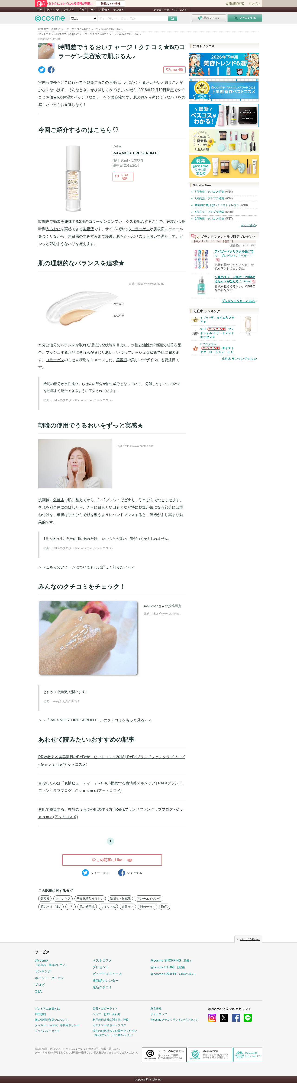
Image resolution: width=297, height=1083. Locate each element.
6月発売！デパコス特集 (209, 218)
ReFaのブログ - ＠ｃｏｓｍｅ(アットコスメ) (82, 400)
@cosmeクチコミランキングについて (174, 1019)
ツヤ (71, 906)
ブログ (82, 9)
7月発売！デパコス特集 (209, 191)
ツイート (100, 873)
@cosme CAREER (173, 974)
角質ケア (128, 906)
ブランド (69, 9)
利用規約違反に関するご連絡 (111, 1019)
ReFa (164, 906)
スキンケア (63, 898)
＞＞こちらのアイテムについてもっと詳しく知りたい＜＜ (86, 567)
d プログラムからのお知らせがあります (210, 349)
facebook (236, 1018)
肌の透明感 (87, 906)
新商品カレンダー (106, 980)
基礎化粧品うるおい (90, 898)
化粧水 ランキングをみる (239, 358)
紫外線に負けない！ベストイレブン (217, 205)
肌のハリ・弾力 (50, 906)
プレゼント (101, 967)
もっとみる (248, 225)
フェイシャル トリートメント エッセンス (217, 333)
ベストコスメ (179, 9)
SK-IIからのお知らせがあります (216, 330)
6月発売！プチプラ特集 (209, 211)
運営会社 (155, 1008)
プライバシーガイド (47, 1030)
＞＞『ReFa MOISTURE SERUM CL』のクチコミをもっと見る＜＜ (95, 720)
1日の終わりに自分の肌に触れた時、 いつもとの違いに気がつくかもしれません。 (107, 539)
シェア (134, 873)
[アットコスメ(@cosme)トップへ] (50, 19)
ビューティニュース (107, 974)
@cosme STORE (168, 967)
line (248, 1018)
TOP (39, 9)
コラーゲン (101, 97)
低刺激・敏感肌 (120, 898)
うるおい (146, 82)
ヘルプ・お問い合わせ (106, 1014)
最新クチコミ (102, 987)
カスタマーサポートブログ (109, 1025)
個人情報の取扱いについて (51, 1019)
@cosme (51, 963)
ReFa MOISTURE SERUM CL (136, 153)
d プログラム (208, 344)
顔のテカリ (147, 906)
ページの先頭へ (250, 939)
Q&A (92, 9)
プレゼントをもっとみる (238, 301)
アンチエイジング (149, 898)
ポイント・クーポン (49, 978)
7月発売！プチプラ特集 (209, 198)
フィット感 (108, 906)
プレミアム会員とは (47, 1008)
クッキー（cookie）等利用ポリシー (57, 1025)
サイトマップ (158, 1014)
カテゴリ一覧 (161, 9)
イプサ (204, 317)
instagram (212, 1018)
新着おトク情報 (110, 3)
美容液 (116, 97)
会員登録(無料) (235, 3)
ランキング (53, 9)
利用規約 (40, 1014)
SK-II (203, 329)
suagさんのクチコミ (66, 701)
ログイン (254, 3)
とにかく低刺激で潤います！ (66, 692)
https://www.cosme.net (151, 283)
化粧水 (58, 500)
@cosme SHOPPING (171, 960)
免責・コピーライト (105, 1008)
